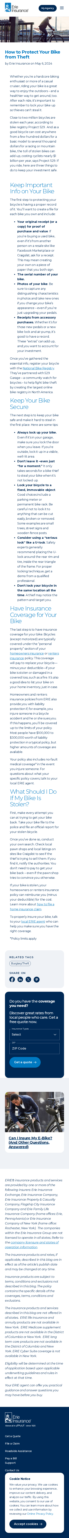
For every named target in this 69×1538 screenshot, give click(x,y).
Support (10, 1462)
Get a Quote (13, 1436)
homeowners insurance (27, 653)
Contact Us (12, 1470)
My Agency (47, 8)
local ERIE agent (33, 921)
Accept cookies (26, 1524)
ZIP (13, 1043)
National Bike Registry (38, 368)
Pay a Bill (11, 1458)
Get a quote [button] (23, 1062)
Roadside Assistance (18, 1451)
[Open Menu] (62, 8)
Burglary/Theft (20, 963)
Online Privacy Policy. (40, 1513)
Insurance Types (20, 1029)
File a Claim (12, 1443)
